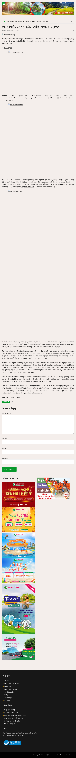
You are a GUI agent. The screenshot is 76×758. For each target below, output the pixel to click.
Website (5, 458)
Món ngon (8, 48)
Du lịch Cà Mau (15, 397)
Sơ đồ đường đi (9, 724)
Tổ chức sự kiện (9, 692)
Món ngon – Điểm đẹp (11, 683)
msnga (4, 30)
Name (4, 439)
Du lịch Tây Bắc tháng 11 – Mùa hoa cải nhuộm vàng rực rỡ (26, 21)
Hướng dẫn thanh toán (12, 721)
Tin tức (14, 402)
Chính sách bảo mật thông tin (14, 718)
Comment (6, 414)
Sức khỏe (7, 700)
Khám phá (7, 686)
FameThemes (70, 755)
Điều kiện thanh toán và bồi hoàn (15, 715)
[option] (39, 21)
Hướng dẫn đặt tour (11, 712)
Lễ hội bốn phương (10, 695)
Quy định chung (9, 710)
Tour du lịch (8, 698)
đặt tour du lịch (28, 187)
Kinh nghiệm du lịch (10, 689)
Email (4, 448)
